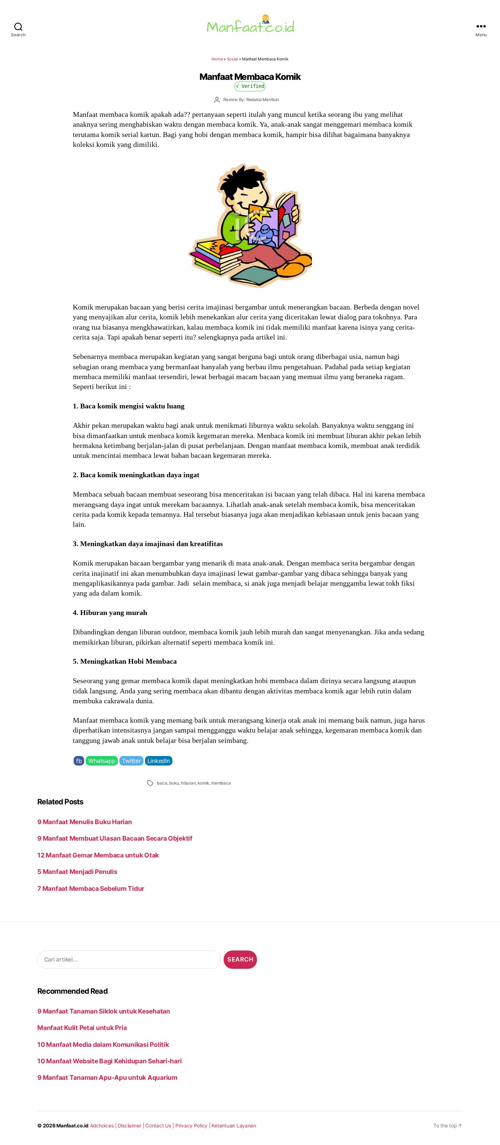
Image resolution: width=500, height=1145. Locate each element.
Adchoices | (104, 1126)
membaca (221, 783)
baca (162, 783)
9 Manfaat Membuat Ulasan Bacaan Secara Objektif (115, 838)
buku (174, 783)
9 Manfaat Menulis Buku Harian (84, 822)
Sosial (232, 59)
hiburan (188, 783)
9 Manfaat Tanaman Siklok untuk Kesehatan (103, 1011)
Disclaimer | (132, 1126)
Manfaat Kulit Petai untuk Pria (82, 1027)
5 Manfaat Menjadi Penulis (77, 871)
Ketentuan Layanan (234, 1126)
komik (203, 783)
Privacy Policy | (193, 1126)
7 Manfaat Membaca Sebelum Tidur (90, 888)
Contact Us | (160, 1126)
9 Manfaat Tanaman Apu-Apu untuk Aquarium (107, 1077)
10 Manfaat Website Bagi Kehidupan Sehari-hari (109, 1061)
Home (217, 59)
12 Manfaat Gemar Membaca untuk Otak (98, 855)
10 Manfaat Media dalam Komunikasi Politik (103, 1044)
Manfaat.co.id (72, 1126)
